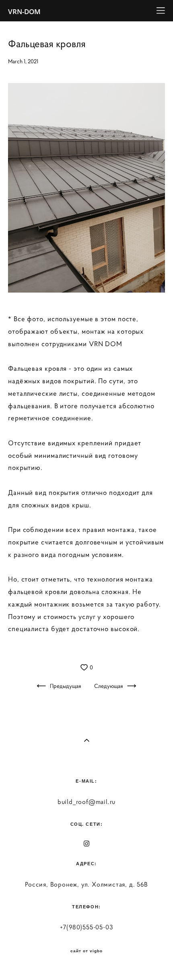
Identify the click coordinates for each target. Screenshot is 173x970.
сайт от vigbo (86, 951)
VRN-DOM (24, 11)
